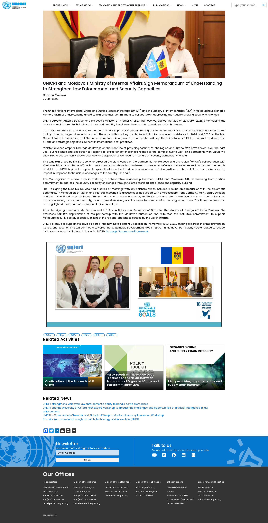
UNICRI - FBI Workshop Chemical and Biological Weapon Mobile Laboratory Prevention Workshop (103, 415)
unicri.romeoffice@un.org (87, 503)
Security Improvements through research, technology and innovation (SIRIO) (91, 419)
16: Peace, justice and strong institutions (63, 334)
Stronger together (75, 334)
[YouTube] (154, 455)
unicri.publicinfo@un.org (56, 503)
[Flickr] (193, 455)
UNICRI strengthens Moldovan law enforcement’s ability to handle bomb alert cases (95, 404)
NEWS (180, 5)
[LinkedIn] (183, 455)
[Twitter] (164, 455)
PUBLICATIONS (161, 5)
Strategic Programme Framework (127, 231)
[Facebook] (174, 455)
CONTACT (209, 5)
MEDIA (194, 5)
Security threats (50, 334)
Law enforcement (100, 334)
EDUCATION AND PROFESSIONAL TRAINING (122, 5)
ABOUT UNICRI (61, 5)
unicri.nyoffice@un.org (117, 495)
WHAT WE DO (84, 5)
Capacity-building (113, 334)
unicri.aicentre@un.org (210, 499)
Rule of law (88, 334)
